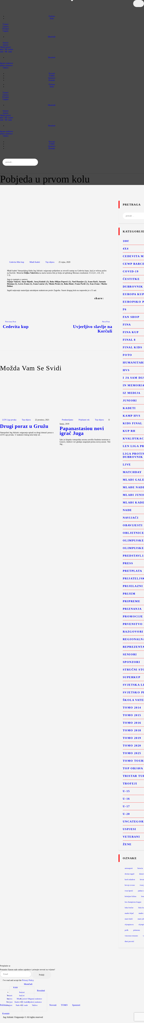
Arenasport (129, 868)
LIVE (127, 464)
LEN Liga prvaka (9, 420)
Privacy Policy (28, 980)
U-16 (126, 798)
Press (128, 563)
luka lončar (129, 908)
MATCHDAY (132, 472)
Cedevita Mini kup (16, 262)
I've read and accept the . (18, 980)
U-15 (126, 791)
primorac (136, 930)
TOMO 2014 (132, 707)
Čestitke (131, 278)
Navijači (131, 517)
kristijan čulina (130, 896)
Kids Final (132, 423)
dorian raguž (129, 874)
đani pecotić (129, 941)
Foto (127, 354)
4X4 (126, 248)
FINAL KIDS (132, 347)
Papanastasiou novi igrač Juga (82, 431)
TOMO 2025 (132, 753)
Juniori (130, 400)
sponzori (131, 661)
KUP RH (129, 430)
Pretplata (132, 570)
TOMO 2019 (132, 737)
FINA (127, 324)
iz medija (131, 392)
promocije (133, 616)
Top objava (49, 262)
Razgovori (133, 631)
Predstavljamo (67, 420)
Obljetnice (133, 532)
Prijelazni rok (84, 420)
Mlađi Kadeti (35, 262)
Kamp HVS (131, 415)
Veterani (131, 836)
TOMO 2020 (132, 745)
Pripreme (131, 601)
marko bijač (129, 913)
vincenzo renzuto (131, 936)
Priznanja (132, 608)
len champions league (133, 902)
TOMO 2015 (132, 715)
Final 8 (129, 339)
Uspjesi (129, 829)
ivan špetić (129, 891)
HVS (126, 370)
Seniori (130, 654)
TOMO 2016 (132, 722)
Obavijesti (133, 525)
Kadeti (129, 408)
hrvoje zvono (130, 885)
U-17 (126, 806)
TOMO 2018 (132, 730)
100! (126, 240)
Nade (127, 510)
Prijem (129, 593)
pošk (126, 930)
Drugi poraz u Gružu (24, 426)
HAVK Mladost (130, 879)
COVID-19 (131, 271)
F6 (125, 309)
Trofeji (130, 783)
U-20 (126, 813)
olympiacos (129, 924)
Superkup (131, 677)
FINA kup (131, 332)
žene (127, 844)
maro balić (129, 919)
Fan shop (131, 316)
